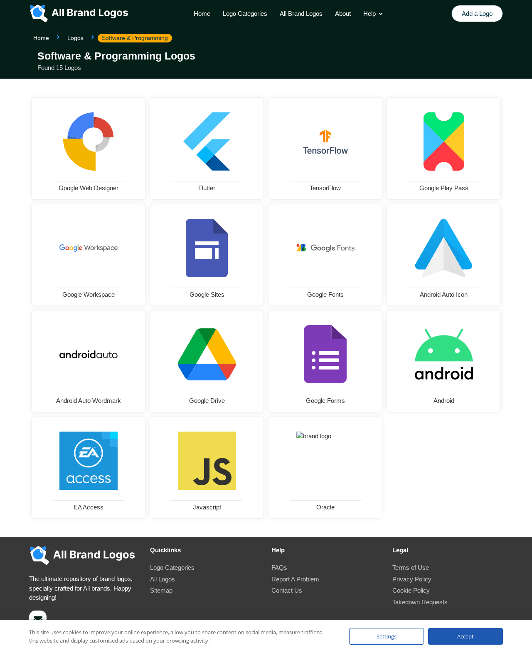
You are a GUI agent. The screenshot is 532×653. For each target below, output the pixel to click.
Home (41, 38)
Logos (75, 38)
